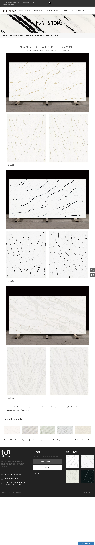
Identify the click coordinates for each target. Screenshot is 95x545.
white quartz (61, 407)
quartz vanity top (50, 407)
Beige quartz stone (35, 407)
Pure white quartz (22, 407)
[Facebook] (49, 3)
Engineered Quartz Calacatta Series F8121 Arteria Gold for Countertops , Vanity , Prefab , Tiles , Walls (65, 440)
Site (68, 50)
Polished (24, 410)
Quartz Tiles (71, 407)
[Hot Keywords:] (90, 11)
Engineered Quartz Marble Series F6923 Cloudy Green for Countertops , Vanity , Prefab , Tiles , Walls (12, 440)
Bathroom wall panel (13, 410)
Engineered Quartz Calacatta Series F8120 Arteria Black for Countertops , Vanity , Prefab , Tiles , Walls (83, 440)
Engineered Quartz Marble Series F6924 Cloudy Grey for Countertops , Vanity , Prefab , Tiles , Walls (30, 440)
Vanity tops (10, 407)
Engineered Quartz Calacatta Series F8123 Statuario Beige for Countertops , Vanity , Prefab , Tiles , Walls (47, 440)
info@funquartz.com (9, 4)
